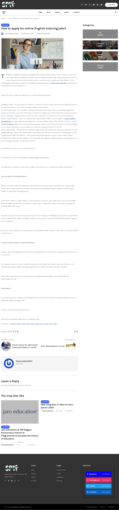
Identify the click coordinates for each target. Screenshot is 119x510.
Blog (48, 12)
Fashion (100, 44)
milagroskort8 (48, 411)
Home (40, 12)
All (100, 34)
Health (100, 55)
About (66, 12)
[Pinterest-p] (18, 480)
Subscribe (111, 5)
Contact (77, 12)
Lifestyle (100, 66)
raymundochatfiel (7, 445)
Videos (57, 12)
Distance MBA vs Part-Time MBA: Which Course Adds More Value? (34, 324)
